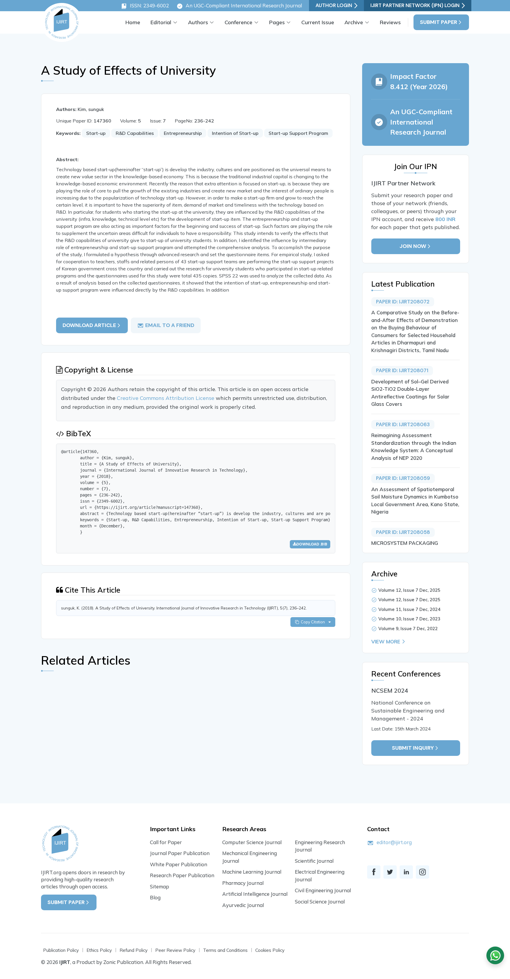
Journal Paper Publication (180, 853)
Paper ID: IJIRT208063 (403, 424)
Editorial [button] (161, 22)
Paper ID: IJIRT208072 (402, 301)
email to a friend (169, 325)
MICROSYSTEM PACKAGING (404, 543)
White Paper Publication (178, 864)
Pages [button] (277, 22)
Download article (89, 325)
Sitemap (159, 886)
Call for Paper (166, 842)
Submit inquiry (413, 747)
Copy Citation (314, 622)
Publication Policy (61, 950)
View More (385, 641)
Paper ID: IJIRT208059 (403, 478)
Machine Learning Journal (251, 872)
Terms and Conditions (225, 950)
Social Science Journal (320, 901)
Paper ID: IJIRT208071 (402, 370)
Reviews (390, 22)
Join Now (413, 246)
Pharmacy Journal (243, 883)
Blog (155, 897)
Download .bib (311, 544)
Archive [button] (353, 22)
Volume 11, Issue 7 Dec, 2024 (409, 609)
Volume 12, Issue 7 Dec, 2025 (409, 590)
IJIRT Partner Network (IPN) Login (415, 5)
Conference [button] (238, 22)
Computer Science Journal (252, 842)
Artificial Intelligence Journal (254, 894)
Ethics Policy (99, 950)
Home (132, 22)
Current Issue (317, 22)
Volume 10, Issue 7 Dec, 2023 (409, 619)
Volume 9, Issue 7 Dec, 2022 (408, 628)
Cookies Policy (270, 950)
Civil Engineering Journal (323, 890)
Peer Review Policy (175, 950)
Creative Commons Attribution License (166, 398)
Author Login (334, 5)
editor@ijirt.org (394, 842)
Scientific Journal (314, 861)
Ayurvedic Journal (243, 905)
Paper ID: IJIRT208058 (403, 532)
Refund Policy (134, 950)
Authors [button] (198, 22)
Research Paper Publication (182, 875)
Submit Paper (438, 22)
